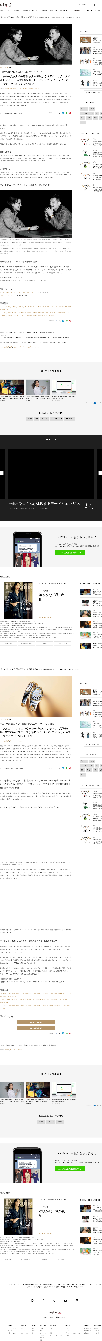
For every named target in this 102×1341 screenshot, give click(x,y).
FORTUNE (87, 1325)
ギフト (41, 1329)
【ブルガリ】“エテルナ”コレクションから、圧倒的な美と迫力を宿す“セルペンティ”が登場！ (27, 316)
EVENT (34, 1325)
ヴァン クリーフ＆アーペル (72, 1333)
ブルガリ (20, 741)
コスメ (23, 1331)
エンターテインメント (56, 1336)
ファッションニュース (87, 114)
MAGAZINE (97, 1325)
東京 (82, 118)
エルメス (67, 1331)
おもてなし (43, 1333)
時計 (11, 89)
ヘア (22, 1336)
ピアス (83, 123)
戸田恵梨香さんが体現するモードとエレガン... (44, 504)
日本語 (89, 118)
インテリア (43, 1336)
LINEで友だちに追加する (69, 552)
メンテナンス (24, 1333)
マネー (51, 1331)
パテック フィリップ (24, 89)
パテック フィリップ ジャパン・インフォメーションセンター (18, 292)
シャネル (67, 1336)
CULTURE (53, 1325)
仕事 (51, 1329)
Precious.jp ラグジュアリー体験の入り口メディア (55, 1317)
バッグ (92, 109)
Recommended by (90, 403)
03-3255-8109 (44, 292)
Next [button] (100, 473)
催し (33, 1329)
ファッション (9, 16)
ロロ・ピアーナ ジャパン (7, 295)
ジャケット (16, 89)
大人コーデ (84, 109)
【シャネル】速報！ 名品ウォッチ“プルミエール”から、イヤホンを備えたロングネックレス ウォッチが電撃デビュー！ (34, 313)
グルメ (33, 1331)
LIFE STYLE (43, 1325)
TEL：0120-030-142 (35, 1028)
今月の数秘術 (87, 1331)
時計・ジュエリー (21, 16)
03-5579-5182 (23, 295)
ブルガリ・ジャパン (36, 1022)
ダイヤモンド (13, 741)
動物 (41, 1331)
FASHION (3, 67)
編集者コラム (98, 1329)
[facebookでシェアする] (56, 113)
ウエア (10, 1331)
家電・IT (42, 1338)
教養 (51, 1333)
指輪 (95, 118)
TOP (1, 16)
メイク (23, 1329)
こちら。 (33, 622)
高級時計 (31, 16)
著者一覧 (96, 1333)
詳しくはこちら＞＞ (45, 617)
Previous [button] (1, 473)
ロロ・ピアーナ (35, 89)
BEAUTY (23, 1325)
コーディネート (12, 1329)
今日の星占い (87, 1329)
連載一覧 (96, 1331)
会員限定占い (87, 1333)
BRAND (67, 1325)
